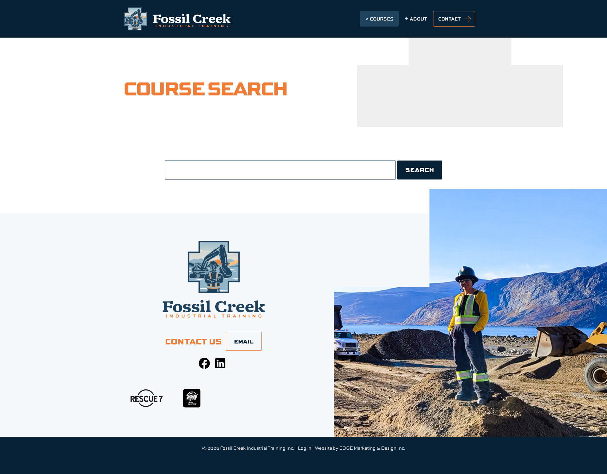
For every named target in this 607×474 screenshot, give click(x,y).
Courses (382, 18)
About (418, 18)
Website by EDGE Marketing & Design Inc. (360, 448)
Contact (449, 18)
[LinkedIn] (220, 363)
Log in (304, 448)
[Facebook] (204, 363)
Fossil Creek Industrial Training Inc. (257, 448)
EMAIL (244, 341)
